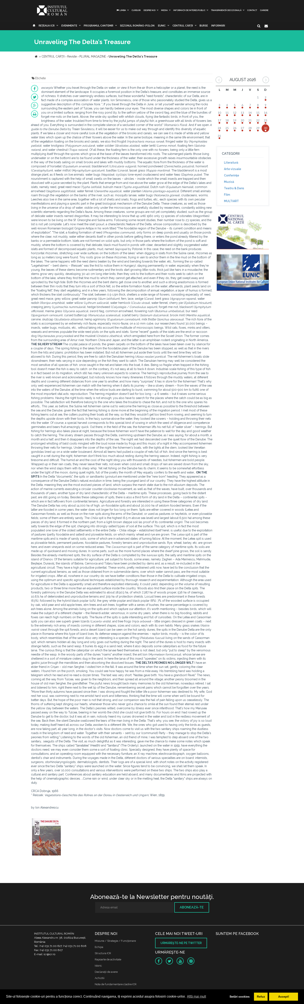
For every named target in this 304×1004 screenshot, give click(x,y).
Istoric (98, 965)
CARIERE (264, 10)
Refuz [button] (261, 996)
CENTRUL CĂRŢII (182, 25)
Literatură (231, 162)
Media (164, 10)
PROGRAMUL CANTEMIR (98, 25)
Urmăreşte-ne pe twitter (181, 943)
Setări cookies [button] (240, 996)
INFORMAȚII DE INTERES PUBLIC (189, 10)
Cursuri (136, 10)
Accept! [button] (283, 996)
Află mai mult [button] (196, 996)
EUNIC (162, 25)
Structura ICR (103, 953)
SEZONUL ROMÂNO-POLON (137, 25)
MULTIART (231, 201)
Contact (252, 10)
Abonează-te (192, 907)
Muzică (229, 181)
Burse (204, 25)
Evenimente (69, 25)
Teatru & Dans (234, 188)
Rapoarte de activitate (108, 959)
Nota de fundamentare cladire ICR (115, 984)
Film (227, 194)
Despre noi (150, 10)
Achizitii (99, 978)
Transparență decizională (226, 10)
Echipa (99, 947)
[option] (46, 837)
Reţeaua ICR (47, 25)
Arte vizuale (232, 169)
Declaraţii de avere (106, 971)
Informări (218, 25)
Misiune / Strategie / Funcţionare (115, 940)
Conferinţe (231, 175)
